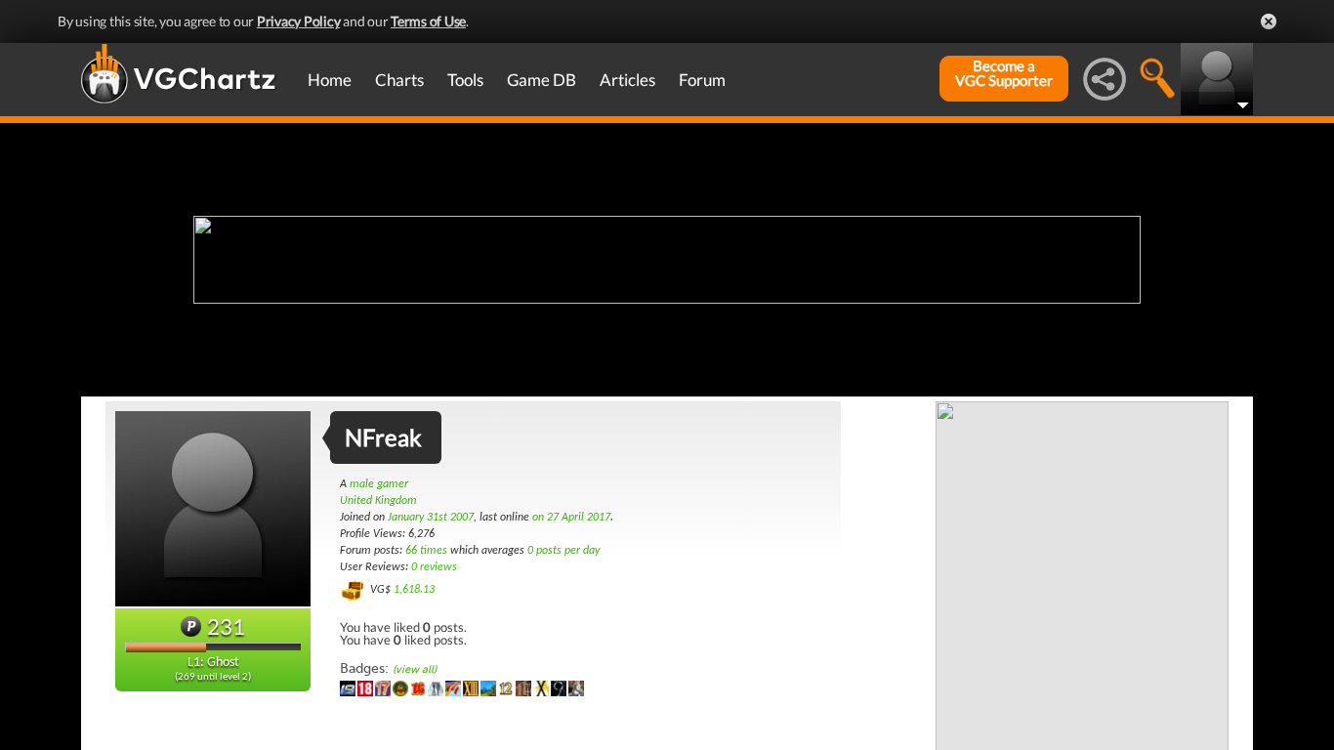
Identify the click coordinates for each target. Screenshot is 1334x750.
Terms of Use (428, 21)
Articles (627, 79)
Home (330, 79)
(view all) (415, 669)
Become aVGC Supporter (1004, 73)
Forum (702, 79)
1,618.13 (414, 590)
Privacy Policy (299, 21)
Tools (465, 79)
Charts (399, 79)
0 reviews (434, 567)
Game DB (541, 79)
